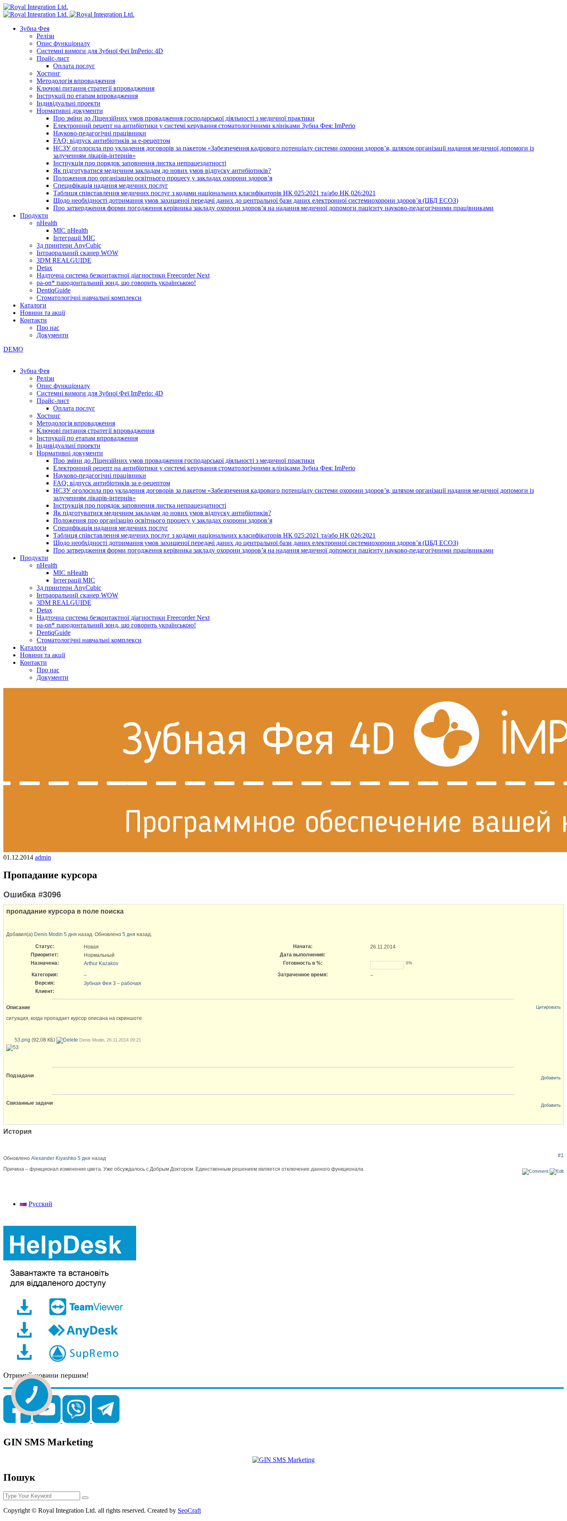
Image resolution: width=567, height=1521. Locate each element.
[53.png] (12, 1047)
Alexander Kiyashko (53, 1158)
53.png (22, 1040)
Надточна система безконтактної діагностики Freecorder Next (123, 275)
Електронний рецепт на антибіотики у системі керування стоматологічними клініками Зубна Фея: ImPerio (204, 125)
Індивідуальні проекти (68, 103)
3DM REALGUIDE (64, 260)
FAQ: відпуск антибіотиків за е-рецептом (111, 140)
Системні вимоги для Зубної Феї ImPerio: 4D (100, 50)
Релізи (45, 35)
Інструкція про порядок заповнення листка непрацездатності (139, 163)
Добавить (551, 1077)
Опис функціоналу (63, 43)
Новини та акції (42, 312)
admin (43, 857)
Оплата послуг (74, 65)
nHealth (47, 222)
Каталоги (33, 305)
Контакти (33, 320)
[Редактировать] (557, 1171)
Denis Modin (48, 934)
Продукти (34, 215)
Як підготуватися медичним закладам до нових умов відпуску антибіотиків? (162, 170)
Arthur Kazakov (101, 963)
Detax (44, 267)
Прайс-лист (53, 58)
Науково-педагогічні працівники (99, 133)
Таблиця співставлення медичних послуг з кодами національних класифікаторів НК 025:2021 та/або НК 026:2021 (214, 193)
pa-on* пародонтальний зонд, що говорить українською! (116, 282)
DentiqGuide (54, 290)
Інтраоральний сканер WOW (77, 252)
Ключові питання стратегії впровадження (95, 88)
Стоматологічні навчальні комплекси (89, 297)
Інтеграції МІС (74, 237)
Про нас (48, 327)
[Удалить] (67, 1040)
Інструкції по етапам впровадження (87, 95)
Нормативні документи (70, 110)
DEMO (13, 349)
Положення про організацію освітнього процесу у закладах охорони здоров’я (162, 178)
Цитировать (548, 1007)
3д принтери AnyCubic (69, 245)
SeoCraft (189, 1510)
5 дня (70, 934)
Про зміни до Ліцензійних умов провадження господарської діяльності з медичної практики (184, 118)
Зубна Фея (34, 28)
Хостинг (49, 73)
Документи (52, 335)
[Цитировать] (535, 1171)
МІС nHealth (70, 230)
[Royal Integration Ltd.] (35, 6)
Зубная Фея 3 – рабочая (112, 983)
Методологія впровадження (76, 80)
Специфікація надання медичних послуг (110, 185)
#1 (561, 1155)
